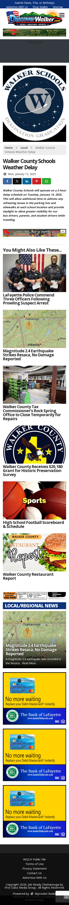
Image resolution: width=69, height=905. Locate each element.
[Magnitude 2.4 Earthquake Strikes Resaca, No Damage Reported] (34, 329)
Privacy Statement (34, 868)
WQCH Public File (34, 859)
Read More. (29, 663)
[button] (62, 15)
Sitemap (58, 7)
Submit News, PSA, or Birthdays (34, 3)
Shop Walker (40, 7)
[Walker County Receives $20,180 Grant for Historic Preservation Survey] (34, 445)
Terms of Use (34, 864)
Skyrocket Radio (45, 893)
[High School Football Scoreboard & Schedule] (34, 500)
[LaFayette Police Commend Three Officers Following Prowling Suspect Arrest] (34, 273)
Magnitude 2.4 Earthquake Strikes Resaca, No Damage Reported (31, 649)
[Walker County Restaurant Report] (34, 552)
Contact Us (34, 873)
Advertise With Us (17, 7)
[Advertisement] (34, 233)
